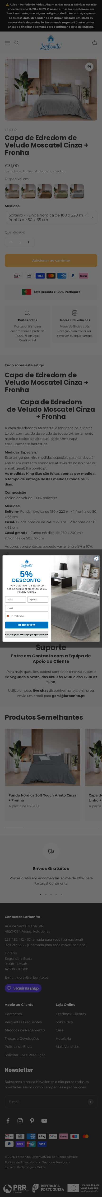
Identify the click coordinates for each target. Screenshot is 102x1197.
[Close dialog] (96, 558)
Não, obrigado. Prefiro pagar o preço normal (26, 634)
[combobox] (9, 616)
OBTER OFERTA (26, 625)
